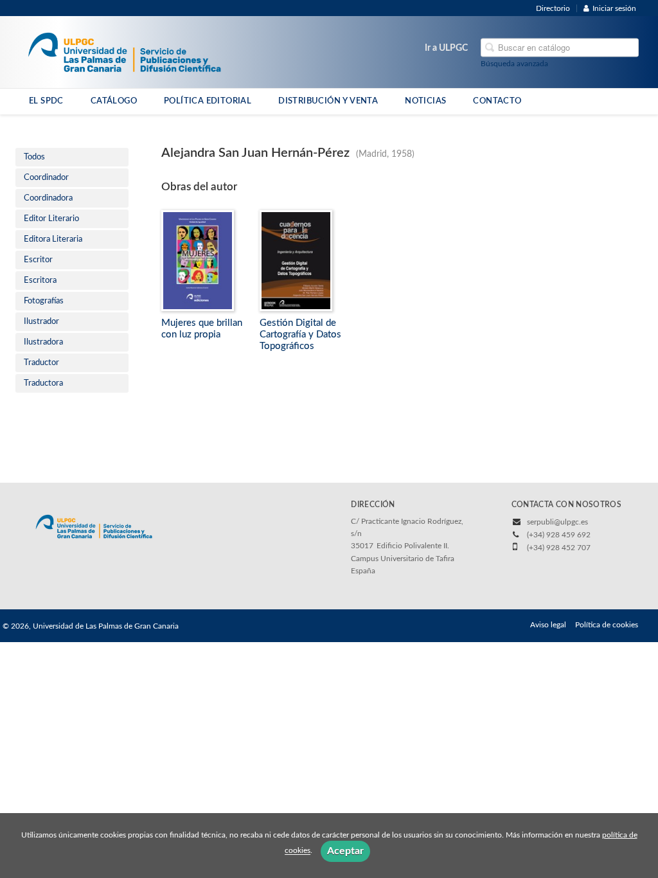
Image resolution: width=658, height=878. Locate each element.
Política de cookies (606, 625)
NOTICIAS (425, 101)
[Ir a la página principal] (124, 51)
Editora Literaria (53, 239)
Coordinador (46, 178)
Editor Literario (51, 219)
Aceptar (345, 851)
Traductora (43, 383)
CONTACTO (497, 101)
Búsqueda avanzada (514, 63)
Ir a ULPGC (446, 48)
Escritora (40, 280)
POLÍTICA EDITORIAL (207, 101)
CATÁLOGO (114, 101)
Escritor (38, 260)
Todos (34, 157)
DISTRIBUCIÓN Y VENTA (328, 101)
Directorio (553, 8)
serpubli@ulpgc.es (557, 522)
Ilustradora (43, 342)
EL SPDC (46, 101)
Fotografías (44, 301)
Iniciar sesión (614, 8)
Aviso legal (548, 625)
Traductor (41, 363)
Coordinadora (48, 198)
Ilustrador (41, 322)
